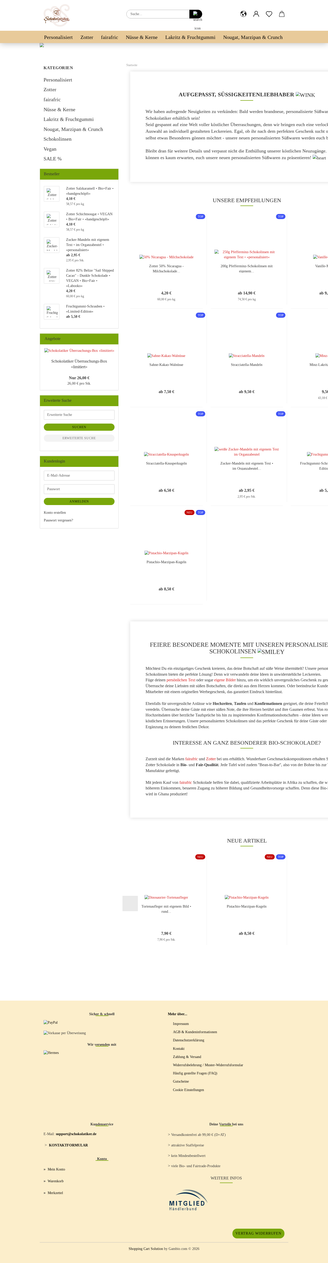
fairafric (109, 37)
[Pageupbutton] (314, 1255)
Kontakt (178, 1049)
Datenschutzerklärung (188, 1040)
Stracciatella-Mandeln (246, 365)
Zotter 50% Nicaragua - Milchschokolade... (166, 268)
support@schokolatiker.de (76, 1134)
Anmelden (79, 501)
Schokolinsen (57, 139)
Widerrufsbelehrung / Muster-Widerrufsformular (208, 1065)
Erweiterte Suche (79, 438)
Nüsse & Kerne (142, 37)
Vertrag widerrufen (258, 1233)
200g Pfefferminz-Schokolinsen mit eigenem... (247, 268)
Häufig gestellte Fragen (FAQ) (195, 1073)
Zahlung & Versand (187, 1057)
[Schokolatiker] (59, 15)
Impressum (181, 1024)
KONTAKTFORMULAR (68, 1145)
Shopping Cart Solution (146, 1249)
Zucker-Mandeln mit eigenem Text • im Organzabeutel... (246, 465)
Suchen (79, 427)
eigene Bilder (225, 680)
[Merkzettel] (269, 10)
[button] (243, 10)
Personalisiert (58, 37)
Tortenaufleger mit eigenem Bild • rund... (166, 909)
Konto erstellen (55, 513)
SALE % (53, 158)
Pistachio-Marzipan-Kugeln (166, 562)
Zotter (86, 37)
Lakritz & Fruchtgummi (190, 37)
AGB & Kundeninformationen (195, 1032)
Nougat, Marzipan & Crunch (253, 37)
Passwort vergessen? (58, 520)
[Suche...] (195, 14)
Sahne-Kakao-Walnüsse (166, 365)
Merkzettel (55, 1193)
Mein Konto (56, 1169)
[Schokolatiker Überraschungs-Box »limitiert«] (79, 350)
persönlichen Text (181, 680)
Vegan (50, 149)
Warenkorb (56, 1181)
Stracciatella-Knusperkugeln (166, 463)
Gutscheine (181, 1081)
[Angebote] (113, 339)
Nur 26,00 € (79, 378)
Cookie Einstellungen (188, 1090)
